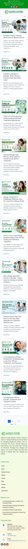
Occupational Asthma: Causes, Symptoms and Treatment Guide (12, 399)
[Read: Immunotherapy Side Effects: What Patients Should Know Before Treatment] (14, 145)
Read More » (6, 51)
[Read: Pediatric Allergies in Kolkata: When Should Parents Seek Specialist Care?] (14, 64)
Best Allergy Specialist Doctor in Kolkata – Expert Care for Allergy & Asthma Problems (12, 279)
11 (18, 421)
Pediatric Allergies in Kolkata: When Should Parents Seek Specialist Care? (12, 77)
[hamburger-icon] (24, 16)
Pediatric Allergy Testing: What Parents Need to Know (13, 37)
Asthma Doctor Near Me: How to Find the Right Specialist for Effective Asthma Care (12, 319)
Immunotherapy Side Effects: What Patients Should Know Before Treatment (11, 158)
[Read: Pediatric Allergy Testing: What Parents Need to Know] (14, 26)
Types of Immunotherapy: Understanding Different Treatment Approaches (12, 118)
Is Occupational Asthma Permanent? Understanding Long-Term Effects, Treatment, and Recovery (13, 360)
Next (13, 424)
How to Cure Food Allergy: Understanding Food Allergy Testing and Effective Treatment (13, 238)
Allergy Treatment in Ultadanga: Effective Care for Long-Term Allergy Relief (13, 199)
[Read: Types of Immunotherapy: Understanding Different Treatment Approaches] (14, 106)
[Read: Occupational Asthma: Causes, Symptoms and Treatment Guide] (14, 388)
